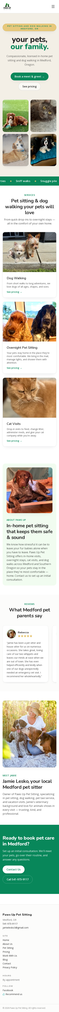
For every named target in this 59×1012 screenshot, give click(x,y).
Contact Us (14, 869)
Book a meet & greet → (30, 76)
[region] (29, 654)
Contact (7, 963)
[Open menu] (53, 6)
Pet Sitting (8, 947)
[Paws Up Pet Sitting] (7, 6)
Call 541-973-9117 (18, 879)
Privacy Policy (10, 967)
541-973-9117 (10, 923)
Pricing (6, 951)
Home (6, 940)
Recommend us (14, 994)
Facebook (8, 990)
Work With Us (10, 955)
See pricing (29, 86)
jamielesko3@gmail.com (16, 927)
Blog (5, 959)
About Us (7, 943)
